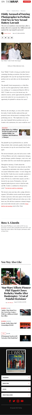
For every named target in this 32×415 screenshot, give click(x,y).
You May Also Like (11, 262)
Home (8, 10)
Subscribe (27, 1)
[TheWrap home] (12, 2)
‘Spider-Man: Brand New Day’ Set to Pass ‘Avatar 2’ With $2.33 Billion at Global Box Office (9, 313)
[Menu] (3, 2)
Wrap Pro (6, 383)
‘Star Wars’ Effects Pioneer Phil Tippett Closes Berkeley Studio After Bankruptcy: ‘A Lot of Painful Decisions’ (16, 293)
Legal (4, 389)
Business (23, 10)
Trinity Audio (15, 66)
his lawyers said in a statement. (14, 188)
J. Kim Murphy (10, 302)
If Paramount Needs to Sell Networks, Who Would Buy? (9, 337)
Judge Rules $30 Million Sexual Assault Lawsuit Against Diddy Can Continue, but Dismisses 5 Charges (10, 133)
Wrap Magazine (8, 395)
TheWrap (6, 377)
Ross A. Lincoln (7, 33)
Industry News (15, 10)
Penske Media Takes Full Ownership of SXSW (8, 324)
